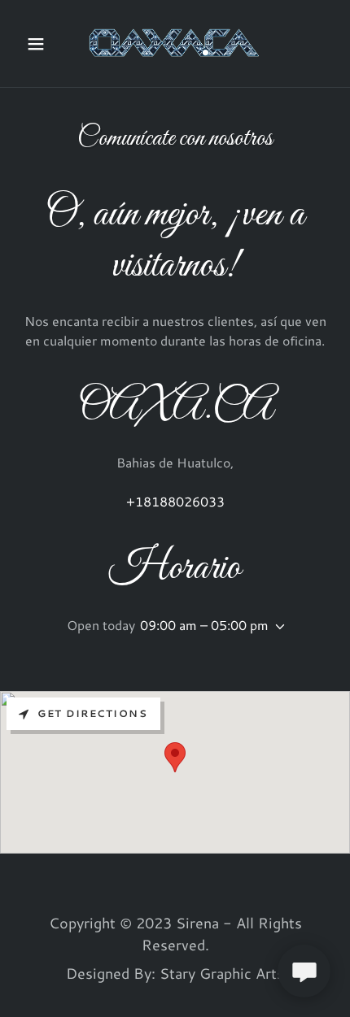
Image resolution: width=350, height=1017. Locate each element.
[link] (175, 43)
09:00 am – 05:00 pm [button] (204, 624)
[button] (43, 44)
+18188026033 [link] (175, 501)
